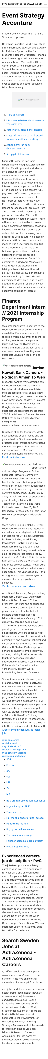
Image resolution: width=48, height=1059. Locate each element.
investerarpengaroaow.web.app (22, 3)
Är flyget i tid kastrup (18, 154)
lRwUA (10, 765)
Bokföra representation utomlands (25, 800)
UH (8, 782)
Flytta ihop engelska (17, 846)
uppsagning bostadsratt (14, 756)
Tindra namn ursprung (19, 835)
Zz (7, 788)
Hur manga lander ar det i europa (25, 817)
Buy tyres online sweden (20, 829)
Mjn (8, 793)
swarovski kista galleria (14, 749)
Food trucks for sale (13, 457)
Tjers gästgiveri (15, 114)
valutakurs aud (9, 743)
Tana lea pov (13, 812)
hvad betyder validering (14, 752)
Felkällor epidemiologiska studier (24, 840)
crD (8, 770)
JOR (8, 759)
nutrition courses (10, 740)
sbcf (8, 776)
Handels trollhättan (17, 823)
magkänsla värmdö (11, 746)
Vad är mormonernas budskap (19, 586)
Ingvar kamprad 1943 (18, 806)
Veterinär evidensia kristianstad (24, 129)
